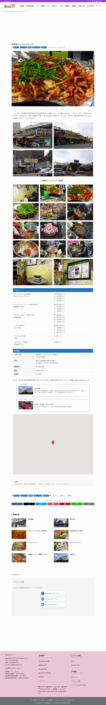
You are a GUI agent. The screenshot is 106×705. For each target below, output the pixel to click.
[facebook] (88, 1)
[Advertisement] (53, 25)
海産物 (29, 47)
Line (72, 661)
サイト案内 (41, 700)
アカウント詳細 (76, 681)
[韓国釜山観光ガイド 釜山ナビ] (9, 5)
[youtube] (97, 1)
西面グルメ (43, 47)
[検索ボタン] (100, 6)
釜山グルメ (16, 47)
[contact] (101, 1)
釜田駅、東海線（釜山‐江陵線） (44, 404)
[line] (94, 1)
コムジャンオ (23, 47)
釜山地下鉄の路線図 (45, 673)
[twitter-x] (90, 1)
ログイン (31, 588)
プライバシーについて (60, 700)
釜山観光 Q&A (75, 665)
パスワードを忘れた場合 (78, 685)
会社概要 (34, 700)
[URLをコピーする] (88, 504)
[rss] (99, 1)
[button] (17, 504)
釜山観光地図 (43, 669)
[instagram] (92, 1)
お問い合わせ (70, 700)
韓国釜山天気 (43, 665)
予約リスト (74, 677)
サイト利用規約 (49, 700)
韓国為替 (41, 677)
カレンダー (42, 681)
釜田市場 (37, 388)
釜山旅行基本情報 (44, 661)
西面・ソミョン (36, 47)
